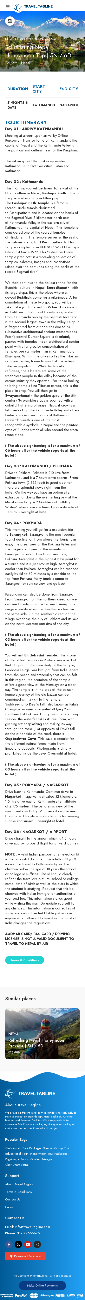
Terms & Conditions (25, 960)
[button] (25, 1256)
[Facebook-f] (9, 1244)
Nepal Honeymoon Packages (36, 39)
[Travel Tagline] (29, 6)
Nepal (9, 39)
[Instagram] (37, 1244)
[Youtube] (28, 1244)
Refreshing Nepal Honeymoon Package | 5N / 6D (36, 1043)
